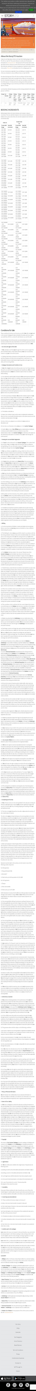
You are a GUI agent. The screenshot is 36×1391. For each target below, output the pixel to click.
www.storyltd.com (12, 62)
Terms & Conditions (18, 1350)
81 (15, 630)
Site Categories (18, 1337)
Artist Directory (18, 1341)
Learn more (18, 12)
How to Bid (15, 49)
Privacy (18, 1354)
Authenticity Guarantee (18, 1358)
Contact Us (18, 1363)
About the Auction (24, 49)
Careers (18, 1371)
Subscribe (18, 1332)
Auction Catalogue (6, 49)
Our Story (18, 1324)
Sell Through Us (18, 1367)
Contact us (4, 51)
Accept (31, 10)
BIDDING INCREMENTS (13, 51)
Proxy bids (9, 68)
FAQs (31, 49)
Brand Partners (18, 1345)
